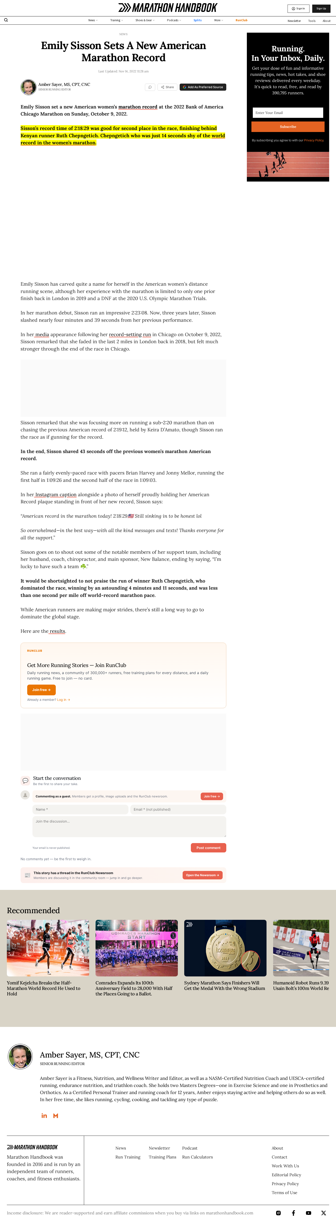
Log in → (63, 699)
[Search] (6, 20)
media (41, 334)
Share (169, 87)
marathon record (137, 107)
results (56, 631)
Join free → (41, 690)
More (217, 20)
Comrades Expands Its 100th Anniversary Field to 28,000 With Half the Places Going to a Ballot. (134, 988)
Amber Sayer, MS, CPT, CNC (64, 84)
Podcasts (172, 20)
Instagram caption (55, 494)
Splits (197, 20)
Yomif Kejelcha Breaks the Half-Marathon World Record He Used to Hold (43, 988)
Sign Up (321, 9)
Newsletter (294, 21)
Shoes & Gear (144, 20)
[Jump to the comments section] (150, 87)
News (91, 20)
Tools (311, 21)
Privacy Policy (313, 140)
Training (115, 20)
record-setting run (130, 334)
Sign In (300, 9)
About (327, 21)
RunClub (241, 20)
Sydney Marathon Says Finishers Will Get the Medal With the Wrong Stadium (224, 985)
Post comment (209, 848)
